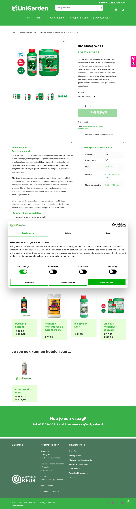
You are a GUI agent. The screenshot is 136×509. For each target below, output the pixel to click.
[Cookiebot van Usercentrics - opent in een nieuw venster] (114, 225)
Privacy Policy (75, 455)
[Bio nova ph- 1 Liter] (84, 306)
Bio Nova (109, 167)
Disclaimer (32, 503)
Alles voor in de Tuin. (28, 33)
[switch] (53, 271)
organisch (100, 126)
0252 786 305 (46, 424)
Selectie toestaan (68, 282)
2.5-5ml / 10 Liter (112, 185)
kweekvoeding (89, 126)
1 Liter (107, 174)
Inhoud (81, 93)
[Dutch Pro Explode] (24, 306)
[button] (63, 41)
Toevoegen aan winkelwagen (97, 113)
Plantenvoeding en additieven (51, 33)
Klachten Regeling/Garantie (80, 460)
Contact (72, 477)
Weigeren (29, 282)
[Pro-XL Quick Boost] (24, 372)
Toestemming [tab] (28, 233)
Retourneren (74, 469)
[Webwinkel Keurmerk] (24, 481)
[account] (115, 9)
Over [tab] (108, 233)
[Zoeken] (100, 8)
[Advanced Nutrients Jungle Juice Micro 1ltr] (54, 306)
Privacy (42, 503)
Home (14, 33)
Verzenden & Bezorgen (78, 464)
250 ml (114, 174)
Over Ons (73, 451)
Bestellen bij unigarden (78, 473)
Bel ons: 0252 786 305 (112, 3)
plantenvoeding (84, 129)
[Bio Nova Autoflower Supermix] (113, 306)
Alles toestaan (106, 282)
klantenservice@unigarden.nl (84, 424)
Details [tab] (68, 233)
